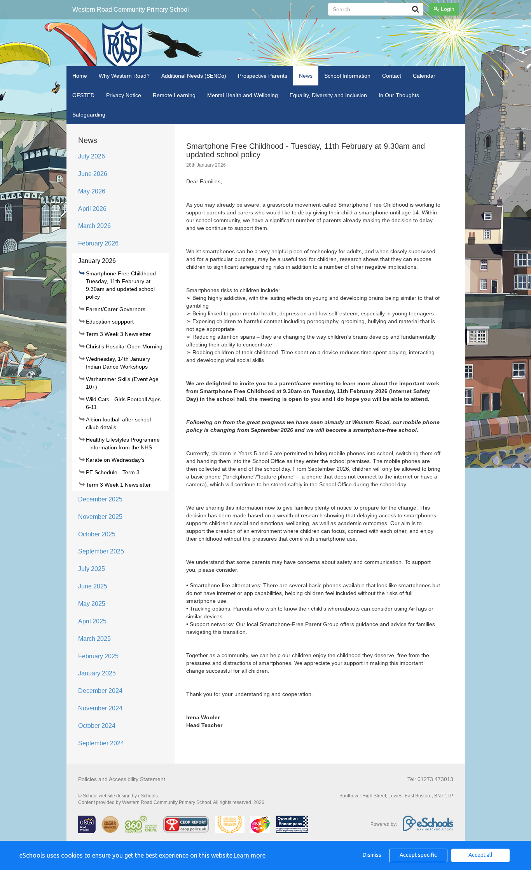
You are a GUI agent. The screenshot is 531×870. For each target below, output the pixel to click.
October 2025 (96, 534)
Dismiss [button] (372, 855)
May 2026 (91, 191)
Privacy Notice (123, 95)
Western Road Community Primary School (130, 9)
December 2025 (100, 499)
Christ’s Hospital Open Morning (124, 346)
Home (79, 76)
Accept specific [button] (418, 855)
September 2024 (101, 743)
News (306, 76)
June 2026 (92, 174)
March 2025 (94, 638)
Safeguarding (88, 114)
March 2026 (94, 226)
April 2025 (92, 621)
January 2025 (97, 673)
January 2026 (97, 261)
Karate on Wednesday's (115, 460)
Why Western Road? (124, 76)
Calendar (424, 76)
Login (446, 9)
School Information (347, 76)
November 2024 (100, 708)
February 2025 (98, 656)
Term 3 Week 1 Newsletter (118, 485)
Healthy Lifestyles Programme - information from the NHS (123, 444)
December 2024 (100, 690)
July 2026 (91, 156)
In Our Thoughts (399, 95)
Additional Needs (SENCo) (193, 76)
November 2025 (100, 516)
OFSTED (83, 95)
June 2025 (92, 586)
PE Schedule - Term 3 (113, 472)
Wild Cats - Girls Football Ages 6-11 (123, 403)
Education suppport (110, 321)
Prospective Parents (262, 76)
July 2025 (91, 569)
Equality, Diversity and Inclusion (328, 95)
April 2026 (92, 208)
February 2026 (98, 243)
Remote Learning (174, 95)
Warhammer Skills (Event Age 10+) (122, 383)
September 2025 (101, 551)
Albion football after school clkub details (118, 423)
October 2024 (96, 725)
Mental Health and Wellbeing (242, 95)
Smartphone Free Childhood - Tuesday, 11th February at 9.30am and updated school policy (122, 285)
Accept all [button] (480, 855)
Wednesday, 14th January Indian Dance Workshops (118, 363)
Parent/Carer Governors (115, 309)
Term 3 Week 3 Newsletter (118, 334)
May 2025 (91, 603)
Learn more (250, 855)
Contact (391, 76)
